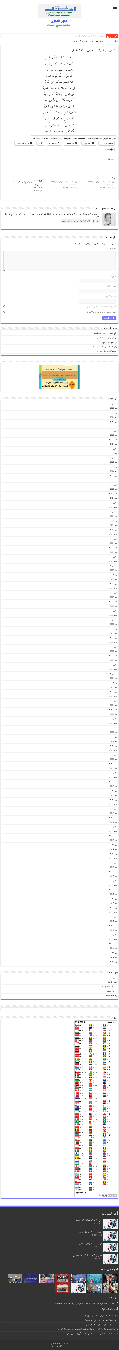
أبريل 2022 (113, 637)
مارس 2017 (113, 912)
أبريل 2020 (113, 745)
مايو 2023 (113, 579)
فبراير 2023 (113, 592)
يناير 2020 (113, 759)
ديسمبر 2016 (112, 925)
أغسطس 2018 (112, 835)
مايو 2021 (113, 687)
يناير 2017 (113, 921)
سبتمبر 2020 (113, 723)
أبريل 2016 (113, 961)
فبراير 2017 (113, 916)
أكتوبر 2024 (113, 502)
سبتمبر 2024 (113, 507)
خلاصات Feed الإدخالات (108, 986)
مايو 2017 (113, 903)
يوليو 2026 (113, 408)
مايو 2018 (113, 849)
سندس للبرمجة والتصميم (58, 1343)
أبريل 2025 (113, 475)
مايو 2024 (113, 525)
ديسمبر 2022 (112, 601)
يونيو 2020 (113, 736)
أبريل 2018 (113, 853)
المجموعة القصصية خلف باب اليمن (106, 351)
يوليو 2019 (113, 786)
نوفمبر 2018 (113, 822)
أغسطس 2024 (112, 511)
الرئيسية (114, 41)
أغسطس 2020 (112, 727)
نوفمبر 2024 (113, 498)
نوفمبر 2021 (113, 660)
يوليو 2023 (113, 570)
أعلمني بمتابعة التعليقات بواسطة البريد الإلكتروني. (101, 306)
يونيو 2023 (113, 574)
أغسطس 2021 (112, 673)
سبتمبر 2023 (113, 561)
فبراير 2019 (113, 808)
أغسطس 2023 (112, 565)
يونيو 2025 (113, 466)
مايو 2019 (113, 795)
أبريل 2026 (113, 421)
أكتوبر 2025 (113, 448)
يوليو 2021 (113, 678)
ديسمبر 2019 (112, 763)
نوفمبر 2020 (113, 714)
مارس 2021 (113, 696)
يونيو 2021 (113, 682)
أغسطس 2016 (112, 943)
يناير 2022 (113, 651)
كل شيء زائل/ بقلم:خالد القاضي (107, 337)
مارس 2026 (113, 426)
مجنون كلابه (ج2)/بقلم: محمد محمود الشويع (98, 1324)
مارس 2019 (113, 804)
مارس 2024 (113, 534)
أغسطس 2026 (112, 403)
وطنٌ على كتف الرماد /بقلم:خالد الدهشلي (88, 36)
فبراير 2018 (113, 862)
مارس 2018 (113, 858)
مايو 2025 (113, 471)
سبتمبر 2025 (113, 453)
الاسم (113, 276)
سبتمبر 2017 (113, 885)
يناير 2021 (113, 705)
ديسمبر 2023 (112, 547)
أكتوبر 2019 (113, 772)
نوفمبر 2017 (113, 876)
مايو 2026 (113, 417)
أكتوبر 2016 (113, 934)
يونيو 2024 (113, 520)
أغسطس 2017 (112, 889)
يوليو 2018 (113, 840)
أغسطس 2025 (112, 457)
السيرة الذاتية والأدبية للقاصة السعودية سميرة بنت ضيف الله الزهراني (79, 1329)
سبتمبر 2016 (113, 939)
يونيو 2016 (113, 952)
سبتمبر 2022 (113, 615)
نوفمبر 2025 (113, 444)
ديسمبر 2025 (112, 439)
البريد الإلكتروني (110, 286)
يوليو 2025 (113, 462)
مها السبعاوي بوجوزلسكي (110, 1329)
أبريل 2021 (113, 691)
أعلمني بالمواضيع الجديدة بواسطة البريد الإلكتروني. (101, 312)
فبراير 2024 (113, 538)
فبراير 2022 (113, 646)
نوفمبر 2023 (113, 552)
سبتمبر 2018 (113, 831)
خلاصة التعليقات (111, 991)
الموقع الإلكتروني (110, 296)
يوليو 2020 (113, 732)
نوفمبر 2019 (113, 768)
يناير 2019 (113, 813)
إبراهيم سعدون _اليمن (111, 1320)
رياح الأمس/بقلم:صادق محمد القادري (105, 333)
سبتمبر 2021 (113, 669)
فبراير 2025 (113, 484)
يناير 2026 (113, 435)
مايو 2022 (113, 633)
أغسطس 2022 (112, 619)
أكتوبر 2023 (113, 556)
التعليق (113, 248)
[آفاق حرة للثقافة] (59, 15)
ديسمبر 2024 (112, 493)
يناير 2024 (113, 543)
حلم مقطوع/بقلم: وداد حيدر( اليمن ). (96, 1315)
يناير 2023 (113, 597)
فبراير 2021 (113, 700)
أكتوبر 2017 (113, 880)
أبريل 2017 (113, 907)
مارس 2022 (113, 642)
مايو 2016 (113, 957)
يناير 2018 (113, 867)
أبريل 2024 (113, 529)
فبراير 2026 (113, 430)
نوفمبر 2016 (113, 930)
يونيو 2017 (113, 898)
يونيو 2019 (113, 790)
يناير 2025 (113, 489)
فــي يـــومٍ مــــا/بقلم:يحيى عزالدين (107, 342)
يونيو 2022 (113, 628)
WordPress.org (111, 995)
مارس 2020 (113, 750)
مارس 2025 (113, 480)
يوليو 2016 (113, 948)
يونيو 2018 (113, 844)
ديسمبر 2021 (112, 655)
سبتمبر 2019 (113, 777)
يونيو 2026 (113, 412)
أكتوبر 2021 (113, 664)
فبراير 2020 (113, 754)
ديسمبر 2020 (112, 709)
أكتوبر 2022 (113, 610)
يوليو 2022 (113, 624)
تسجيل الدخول (112, 982)
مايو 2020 (113, 741)
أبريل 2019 (113, 799)
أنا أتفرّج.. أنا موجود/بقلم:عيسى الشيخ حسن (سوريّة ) (27, 183)
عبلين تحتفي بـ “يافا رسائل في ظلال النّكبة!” (101, 182)
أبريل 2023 (113, 583)
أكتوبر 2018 (113, 826)
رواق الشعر (106, 41)
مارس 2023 (113, 588)
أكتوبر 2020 (113, 718)
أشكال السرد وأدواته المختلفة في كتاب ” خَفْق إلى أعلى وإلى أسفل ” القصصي (83, 1333)
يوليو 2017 (113, 894)
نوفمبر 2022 (113, 606)
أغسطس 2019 (112, 781)
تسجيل (115, 977)
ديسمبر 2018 (112, 817)
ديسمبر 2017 (112, 871)
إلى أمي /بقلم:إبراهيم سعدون (93, 1320)
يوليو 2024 (113, 516)
